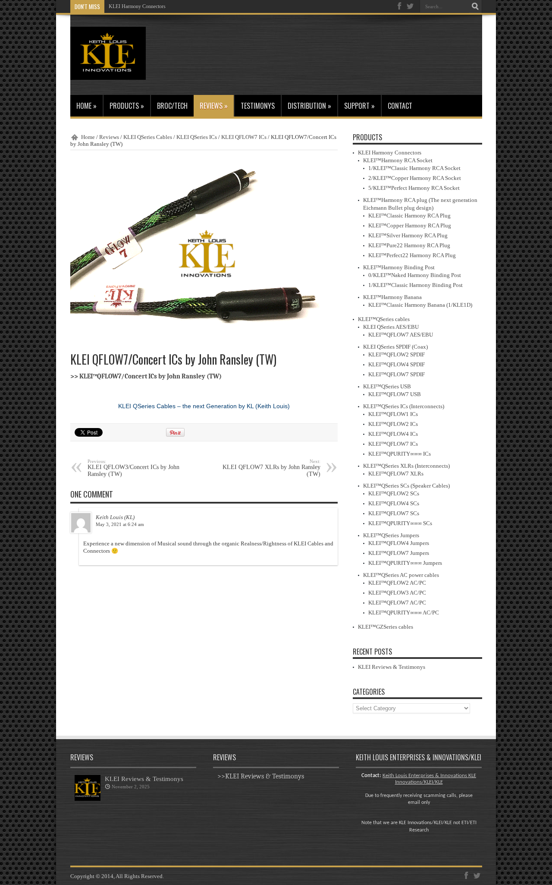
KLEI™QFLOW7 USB (394, 394)
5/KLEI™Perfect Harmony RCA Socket (414, 188)
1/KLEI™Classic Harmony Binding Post (415, 285)
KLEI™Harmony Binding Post (399, 267)
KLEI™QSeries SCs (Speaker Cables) (406, 485)
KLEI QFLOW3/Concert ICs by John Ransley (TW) (133, 468)
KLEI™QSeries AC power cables (401, 575)
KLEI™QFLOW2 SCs (393, 493)
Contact (400, 106)
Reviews (214, 106)
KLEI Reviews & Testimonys (391, 667)
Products (127, 106)
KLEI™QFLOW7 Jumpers (398, 553)
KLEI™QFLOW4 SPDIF (396, 364)
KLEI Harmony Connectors (137, 6)
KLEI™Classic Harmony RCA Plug (409, 215)
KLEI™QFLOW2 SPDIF (396, 354)
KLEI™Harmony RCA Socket (398, 160)
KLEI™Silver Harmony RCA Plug (408, 235)
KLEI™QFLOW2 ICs (393, 424)
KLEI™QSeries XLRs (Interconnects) (406, 466)
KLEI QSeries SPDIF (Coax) (395, 346)
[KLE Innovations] (108, 73)
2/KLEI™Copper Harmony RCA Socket (414, 178)
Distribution (309, 106)
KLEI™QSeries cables (384, 319)
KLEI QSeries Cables (147, 137)
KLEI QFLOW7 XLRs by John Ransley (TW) (271, 468)
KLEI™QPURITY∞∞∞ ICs (399, 453)
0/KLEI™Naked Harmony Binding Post (414, 275)
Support (359, 106)
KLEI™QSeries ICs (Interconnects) (403, 406)
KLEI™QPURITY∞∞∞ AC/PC (403, 612)
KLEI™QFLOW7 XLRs (395, 473)
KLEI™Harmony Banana (392, 297)
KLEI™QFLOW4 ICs (393, 434)
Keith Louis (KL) (115, 517)
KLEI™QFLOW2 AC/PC (397, 583)
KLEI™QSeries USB (387, 386)
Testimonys (258, 106)
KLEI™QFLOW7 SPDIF (396, 374)
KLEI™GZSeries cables (385, 627)
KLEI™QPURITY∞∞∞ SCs (400, 523)
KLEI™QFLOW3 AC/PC (397, 592)
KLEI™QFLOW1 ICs (393, 414)
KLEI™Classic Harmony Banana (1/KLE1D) (420, 305)
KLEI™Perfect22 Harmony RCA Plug (412, 255)
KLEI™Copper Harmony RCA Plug (409, 225)
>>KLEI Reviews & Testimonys (260, 776)
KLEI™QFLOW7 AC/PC (397, 602)
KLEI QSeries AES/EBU (391, 327)
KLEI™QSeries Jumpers (391, 535)
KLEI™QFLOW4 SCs (393, 503)
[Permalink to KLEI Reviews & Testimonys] (87, 799)
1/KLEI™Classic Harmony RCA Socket (414, 168)
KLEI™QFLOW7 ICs (393, 444)
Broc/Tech (172, 106)
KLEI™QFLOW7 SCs (393, 513)
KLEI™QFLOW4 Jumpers (398, 543)
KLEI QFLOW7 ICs (244, 137)
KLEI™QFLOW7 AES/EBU (400, 334)
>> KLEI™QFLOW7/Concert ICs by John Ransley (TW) (146, 376)
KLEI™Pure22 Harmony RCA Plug (409, 245)
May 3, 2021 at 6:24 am (120, 524)
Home (86, 106)
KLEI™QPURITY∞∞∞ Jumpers (405, 563)
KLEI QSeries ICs (196, 137)
